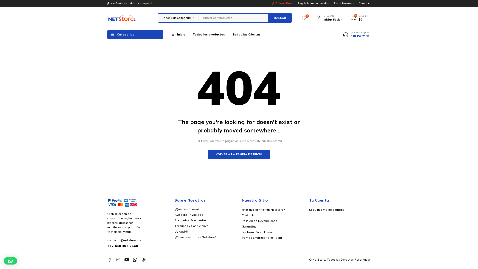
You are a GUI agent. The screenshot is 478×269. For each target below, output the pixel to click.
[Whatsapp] (135, 259)
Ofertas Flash (284, 3)
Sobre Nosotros (344, 3)
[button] (10, 261)
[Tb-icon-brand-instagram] (118, 259)
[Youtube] (126, 259)
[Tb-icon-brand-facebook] (109, 259)
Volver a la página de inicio (239, 154)
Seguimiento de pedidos (313, 3)
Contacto (365, 3)
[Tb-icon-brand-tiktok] (143, 259)
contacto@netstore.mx (124, 240)
